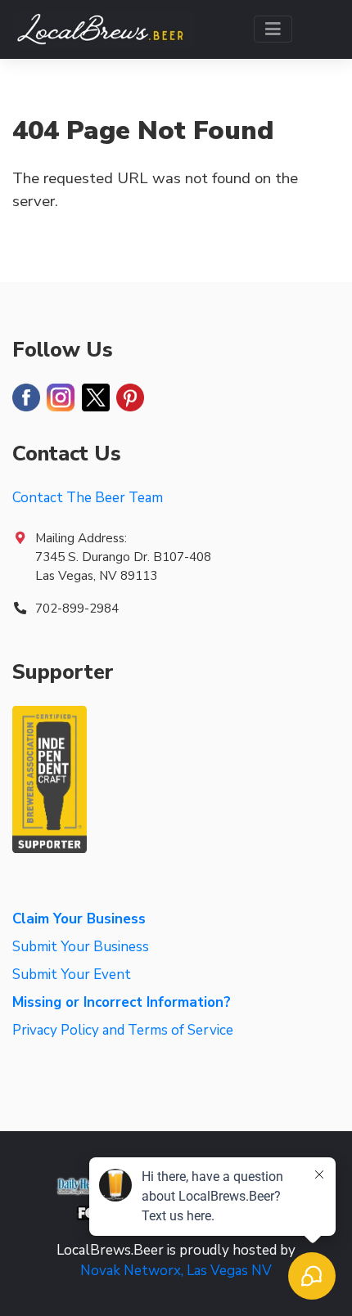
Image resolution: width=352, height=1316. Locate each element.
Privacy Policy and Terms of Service (122, 1030)
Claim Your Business (79, 919)
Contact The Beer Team (87, 497)
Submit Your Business (80, 946)
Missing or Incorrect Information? (121, 1002)
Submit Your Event (71, 974)
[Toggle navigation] (273, 29)
